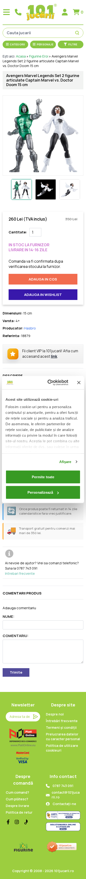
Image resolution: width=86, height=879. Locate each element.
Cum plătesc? (17, 799)
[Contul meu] (64, 12)
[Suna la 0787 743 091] (18, 12)
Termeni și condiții (61, 727)
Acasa (21, 56)
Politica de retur (19, 812)
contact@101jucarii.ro (66, 794)
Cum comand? (17, 792)
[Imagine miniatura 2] (46, 189)
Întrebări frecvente (62, 721)
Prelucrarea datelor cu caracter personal (63, 736)
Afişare (65, 462)
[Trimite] (35, 717)
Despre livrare (17, 805)
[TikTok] (25, 822)
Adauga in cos (43, 279)
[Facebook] (8, 822)
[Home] (41, 12)
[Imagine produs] (43, 135)
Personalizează (40, 492)
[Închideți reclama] (79, 382)
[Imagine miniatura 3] (70, 189)
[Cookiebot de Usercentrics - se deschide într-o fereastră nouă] (50, 383)
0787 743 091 (63, 785)
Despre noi (55, 714)
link (54, 356)
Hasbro (30, 328)
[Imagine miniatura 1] (21, 189)
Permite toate (43, 477)
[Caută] (78, 33)
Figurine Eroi (38, 56)
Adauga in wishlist (43, 294)
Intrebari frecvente (20, 573)
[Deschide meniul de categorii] (6, 12)
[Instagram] (16, 822)
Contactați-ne (64, 804)
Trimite (16, 672)
